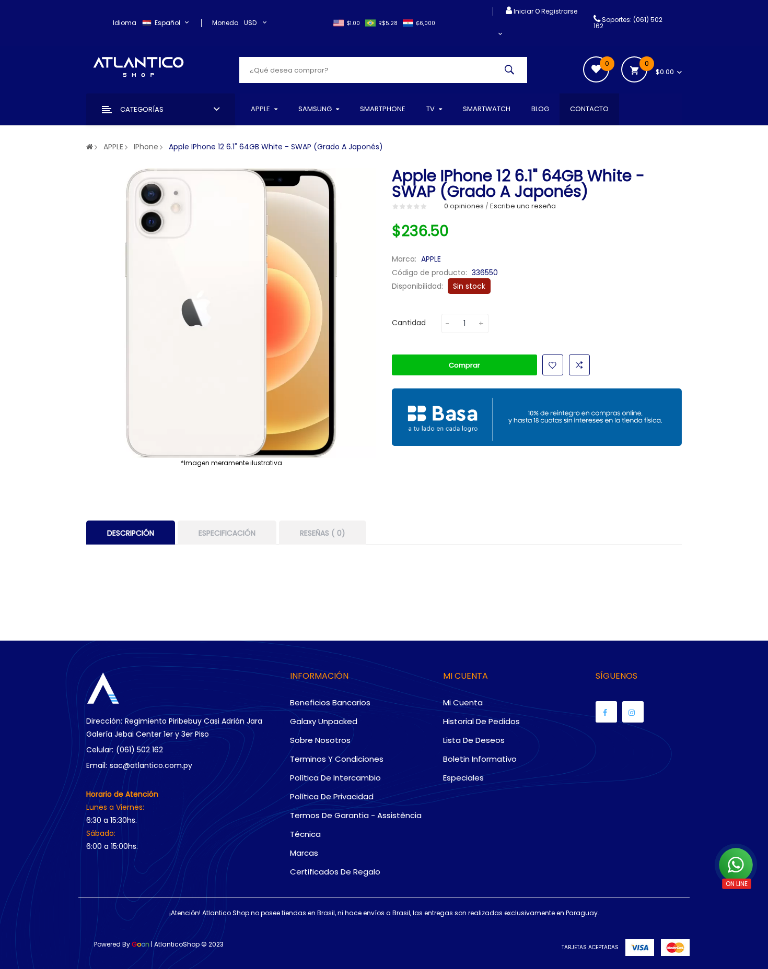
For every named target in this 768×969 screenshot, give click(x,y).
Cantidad (409, 322)
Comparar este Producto (579, 364)
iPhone (146, 146)
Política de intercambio (335, 777)
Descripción (130, 533)
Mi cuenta (463, 702)
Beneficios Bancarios (330, 702)
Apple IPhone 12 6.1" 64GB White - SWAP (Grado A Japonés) (276, 146)
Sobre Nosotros (320, 740)
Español (168, 22)
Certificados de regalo (335, 871)
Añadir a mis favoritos (552, 364)
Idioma (124, 22)
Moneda (225, 22)
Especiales (463, 777)
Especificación (227, 533)
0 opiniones (464, 206)
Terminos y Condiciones (336, 758)
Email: (96, 765)
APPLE (113, 146)
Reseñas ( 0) (322, 533)
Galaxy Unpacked (323, 721)
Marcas (304, 852)
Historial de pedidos (481, 721)
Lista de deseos (474, 740)
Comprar (464, 365)
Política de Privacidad (332, 796)
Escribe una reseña (523, 206)
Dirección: (104, 721)
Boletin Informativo (480, 758)
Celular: (99, 750)
